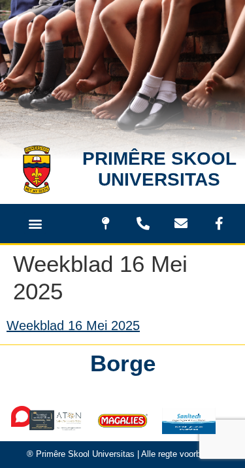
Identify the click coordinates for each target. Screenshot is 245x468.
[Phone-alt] (143, 223)
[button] (35, 223)
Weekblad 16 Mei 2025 (73, 325)
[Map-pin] (105, 223)
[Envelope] (181, 223)
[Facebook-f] (219, 223)
